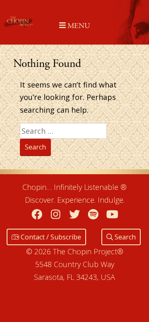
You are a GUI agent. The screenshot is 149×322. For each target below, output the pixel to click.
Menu (77, 26)
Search (124, 237)
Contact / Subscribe (50, 237)
